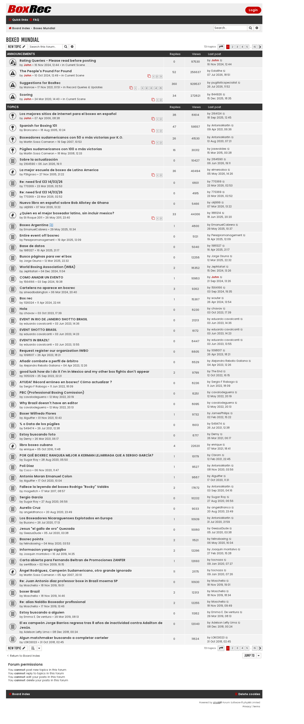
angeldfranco (33, 512)
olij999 (28, 207)
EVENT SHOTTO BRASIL (38, 329)
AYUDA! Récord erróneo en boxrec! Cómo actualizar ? (66, 382)
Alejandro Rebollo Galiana (42, 365)
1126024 (29, 303)
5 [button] (247, 47)
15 (161, 88)
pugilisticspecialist (224, 82)
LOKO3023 (30, 642)
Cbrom (216, 455)
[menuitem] (34, 20)
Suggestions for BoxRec (40, 83)
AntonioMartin (220, 125)
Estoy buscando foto (38, 434)
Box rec (26, 298)
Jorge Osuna (32, 261)
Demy (28, 439)
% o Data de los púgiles (40, 424)
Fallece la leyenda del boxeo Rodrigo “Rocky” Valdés (64, 487)
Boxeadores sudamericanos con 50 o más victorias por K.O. (71, 137)
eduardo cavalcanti (38, 323)
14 (156, 88)
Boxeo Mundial (22, 39)
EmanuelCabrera (35, 229)
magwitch (31, 491)
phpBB (216, 702)
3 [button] (237, 47)
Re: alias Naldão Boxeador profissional (52, 602)
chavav (29, 313)
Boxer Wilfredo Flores (38, 413)
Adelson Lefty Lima (36, 632)
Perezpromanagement (39, 240)
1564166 (29, 282)
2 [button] (232, 47)
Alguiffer (29, 418)
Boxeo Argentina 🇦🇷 (36, 225)
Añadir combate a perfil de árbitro (49, 361)
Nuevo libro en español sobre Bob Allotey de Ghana (64, 202)
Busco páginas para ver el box (46, 256)
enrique (29, 449)
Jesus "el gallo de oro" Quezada (47, 528)
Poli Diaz (27, 466)
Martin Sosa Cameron (39, 142)
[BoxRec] (40, 9)
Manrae (29, 87)
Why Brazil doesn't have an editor (49, 403)
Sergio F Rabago (35, 386)
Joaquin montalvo (36, 554)
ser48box (30, 564)
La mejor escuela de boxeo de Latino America (59, 170)
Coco (27, 470)
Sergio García (31, 497)
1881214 (216, 213)
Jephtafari (31, 271)
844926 (216, 94)
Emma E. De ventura (37, 617)
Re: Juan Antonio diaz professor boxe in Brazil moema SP (69, 581)
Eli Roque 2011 (33, 217)
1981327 (29, 250)
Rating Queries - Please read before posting (58, 60)
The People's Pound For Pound (46, 71)
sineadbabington (36, 292)
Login (253, 10)
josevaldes (218, 149)
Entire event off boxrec (39, 235)
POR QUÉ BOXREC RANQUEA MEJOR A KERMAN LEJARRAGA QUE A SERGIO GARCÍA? (86, 455)
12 (147, 88)
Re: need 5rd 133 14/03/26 (41, 182)
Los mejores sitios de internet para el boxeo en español (68, 114)
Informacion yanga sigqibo (43, 549)
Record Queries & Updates (85, 87)
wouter (216, 298)
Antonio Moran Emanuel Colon (46, 476)
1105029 (29, 376)
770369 (29, 186)
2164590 (29, 164)
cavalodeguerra (35, 397)
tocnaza (217, 560)
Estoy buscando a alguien (42, 612)
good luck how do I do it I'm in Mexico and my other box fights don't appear (84, 371)
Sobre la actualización (39, 159)
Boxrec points (31, 539)
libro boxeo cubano (36, 445)
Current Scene (75, 65)
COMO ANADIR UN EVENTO (41, 277)
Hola (23, 309)
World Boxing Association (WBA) (47, 267)
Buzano (29, 522)
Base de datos (32, 246)
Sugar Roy (31, 460)
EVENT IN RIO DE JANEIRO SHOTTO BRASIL (53, 319)
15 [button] (254, 47)
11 (142, 88)
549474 (29, 428)
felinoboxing (32, 543)
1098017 (29, 355)
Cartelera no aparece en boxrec (47, 288)
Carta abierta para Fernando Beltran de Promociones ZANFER (72, 560)
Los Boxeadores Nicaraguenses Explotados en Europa (66, 518)
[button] (221, 46)
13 (151, 88)
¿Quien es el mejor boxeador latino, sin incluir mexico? (67, 213)
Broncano (30, 130)
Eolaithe (216, 71)
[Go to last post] (221, 60)
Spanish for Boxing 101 (38, 125)
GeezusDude (32, 533)
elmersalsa (219, 170)
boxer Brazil (30, 591)
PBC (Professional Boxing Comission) (52, 392)
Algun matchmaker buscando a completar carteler (64, 638)
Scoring (26, 94)
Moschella (31, 585)
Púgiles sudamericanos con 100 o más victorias (61, 149)
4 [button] (242, 47)
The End (216, 371)
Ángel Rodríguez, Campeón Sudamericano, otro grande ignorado (76, 570)
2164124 (216, 113)
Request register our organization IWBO (54, 350)
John (27, 65)
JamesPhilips (220, 413)
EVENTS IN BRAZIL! (34, 340)
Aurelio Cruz (30, 507)
